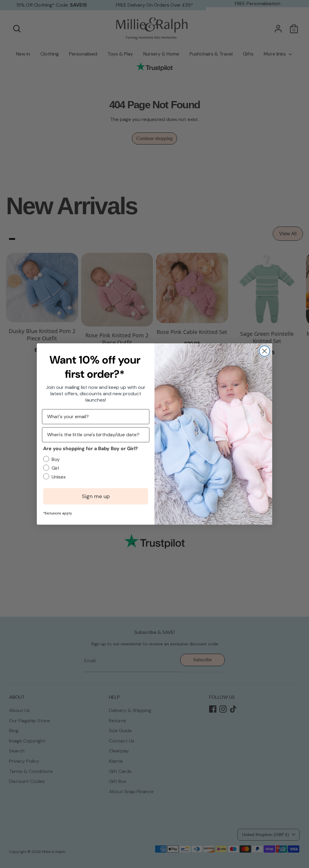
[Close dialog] (264, 351)
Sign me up (96, 496)
